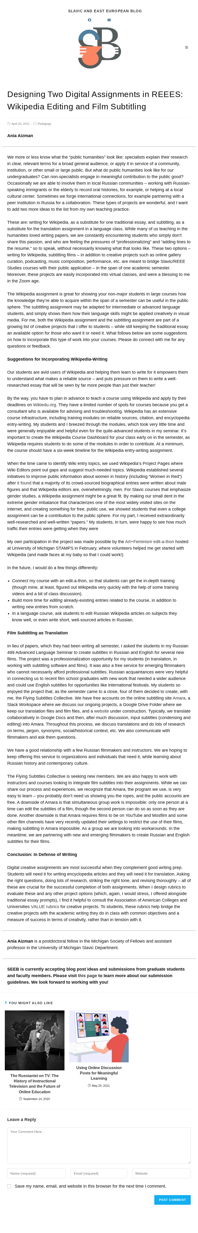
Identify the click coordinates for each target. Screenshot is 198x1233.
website (101, 711)
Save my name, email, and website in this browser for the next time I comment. (90, 1186)
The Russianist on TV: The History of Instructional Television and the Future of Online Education (34, 1084)
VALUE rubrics (45, 906)
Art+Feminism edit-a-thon (149, 541)
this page (87, 975)
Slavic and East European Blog (105, 11)
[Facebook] (95, 20)
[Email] (115, 20)
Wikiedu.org (44, 404)
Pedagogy (44, 124)
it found (24, 483)
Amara (179, 698)
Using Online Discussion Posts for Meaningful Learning (99, 1073)
